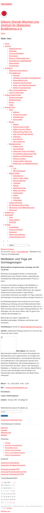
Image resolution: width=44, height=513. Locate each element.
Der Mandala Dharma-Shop (19, 205)
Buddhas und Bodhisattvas (23, 156)
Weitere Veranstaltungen (22, 88)
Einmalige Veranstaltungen (13, 445)
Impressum (13, 232)
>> (14, 482)
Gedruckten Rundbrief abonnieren (13, 465)
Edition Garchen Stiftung (22, 129)
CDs (14, 168)
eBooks (16, 124)
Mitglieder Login (5, 511)
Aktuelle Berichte (15, 48)
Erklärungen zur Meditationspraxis (25, 163)
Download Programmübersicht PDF (14, 472)
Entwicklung (13, 56)
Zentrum (8, 46)
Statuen (16, 185)
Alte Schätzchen (19, 141)
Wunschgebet (14, 63)
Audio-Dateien (14, 220)
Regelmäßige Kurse (20, 80)
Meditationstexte (15, 100)
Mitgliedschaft (6, 432)
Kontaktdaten (14, 227)
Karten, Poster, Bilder (20, 178)
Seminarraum (14, 66)
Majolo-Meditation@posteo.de (31, 327)
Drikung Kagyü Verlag (13, 95)
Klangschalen (18, 193)
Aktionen (16, 112)
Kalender (16, 75)
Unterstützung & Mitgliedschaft (20, 61)
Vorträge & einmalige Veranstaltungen (27, 78)
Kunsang (9, 508)
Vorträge (7, 443)
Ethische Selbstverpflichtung (19, 58)
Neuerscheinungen (16, 97)
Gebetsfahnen (18, 176)
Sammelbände (18, 149)
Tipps (11, 110)
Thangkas (16, 183)
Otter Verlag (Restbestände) (23, 134)
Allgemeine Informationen (18, 70)
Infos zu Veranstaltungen (18, 90)
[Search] (29, 245)
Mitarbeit (4, 435)
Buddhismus (9, 212)
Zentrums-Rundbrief (16, 53)
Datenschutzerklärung (17, 234)
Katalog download (15, 203)
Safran (15, 195)
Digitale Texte (18, 146)
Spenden (4, 430)
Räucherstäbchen (19, 181)
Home (7, 44)
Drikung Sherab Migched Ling (16, 388)
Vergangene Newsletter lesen (11, 420)
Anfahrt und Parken (16, 230)
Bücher (11, 102)
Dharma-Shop (10, 107)
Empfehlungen (18, 117)
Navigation (6, 3)
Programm (8, 68)
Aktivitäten (13, 51)
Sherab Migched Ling (20, 25)
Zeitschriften (17, 200)
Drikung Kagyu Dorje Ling (22, 132)
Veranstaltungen (15, 73)
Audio (11, 105)
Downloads (9, 215)
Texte (11, 217)
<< (2, 482)
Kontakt (7, 225)
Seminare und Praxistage (22, 83)
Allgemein (16, 137)
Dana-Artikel (17, 119)
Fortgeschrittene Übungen (22, 161)
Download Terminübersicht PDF (12, 474)
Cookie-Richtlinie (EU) (17, 237)
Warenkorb (13, 210)
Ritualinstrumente (19, 188)
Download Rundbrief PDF (10, 469)
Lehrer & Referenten (16, 92)
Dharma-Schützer (19, 159)
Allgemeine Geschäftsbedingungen (22, 207)
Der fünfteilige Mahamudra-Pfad (24, 154)
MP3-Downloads (19, 171)
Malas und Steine (19, 190)
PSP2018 (12, 222)
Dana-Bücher (18, 139)
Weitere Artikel (14, 173)
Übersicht (4, 428)
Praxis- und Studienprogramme (24, 85)
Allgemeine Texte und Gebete (24, 151)
